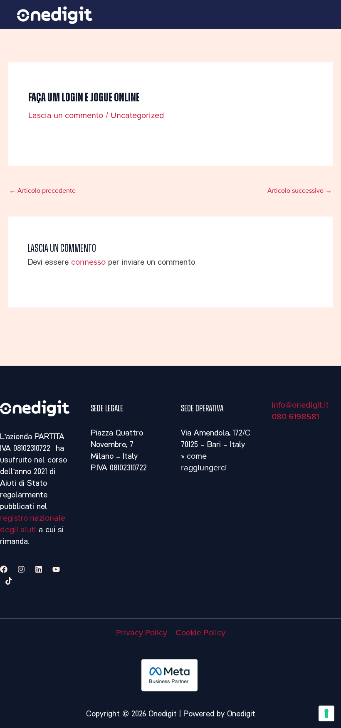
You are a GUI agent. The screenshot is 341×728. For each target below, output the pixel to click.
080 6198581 (295, 417)
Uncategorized (137, 116)
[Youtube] (56, 569)
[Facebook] (3, 569)
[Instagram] (21, 569)
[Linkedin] (38, 569)
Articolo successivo (299, 191)
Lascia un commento (65, 116)
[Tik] (8, 581)
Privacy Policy (141, 633)
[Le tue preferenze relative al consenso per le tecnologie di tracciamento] (326, 713)
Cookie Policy (200, 633)
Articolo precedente (42, 191)
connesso (88, 262)
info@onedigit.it (300, 405)
